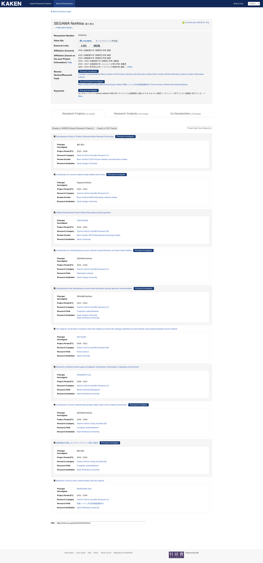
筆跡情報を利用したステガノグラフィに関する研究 (77, 443)
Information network (85, 273)
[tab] (78, 113)
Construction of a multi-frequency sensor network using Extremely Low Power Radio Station (94, 250)
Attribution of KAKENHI (123, 553)
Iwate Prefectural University (88, 318)
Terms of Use (106, 553)
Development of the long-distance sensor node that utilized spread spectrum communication (94, 288)
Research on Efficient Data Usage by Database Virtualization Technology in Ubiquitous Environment (97, 367)
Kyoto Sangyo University (87, 163)
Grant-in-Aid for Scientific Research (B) (93, 231)
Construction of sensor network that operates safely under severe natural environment (91, 405)
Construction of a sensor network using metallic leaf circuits (80, 175)
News (96, 553)
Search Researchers (64, 4)
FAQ (89, 553)
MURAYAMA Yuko (84, 489)
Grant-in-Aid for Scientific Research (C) (93, 155)
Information (69, 553)
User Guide (81, 553)
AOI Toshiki (81, 337)
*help (207, 22)
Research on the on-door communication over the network (80, 481)
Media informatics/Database (176, 84)
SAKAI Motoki (82, 220)
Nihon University (84, 239)
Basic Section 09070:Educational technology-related (100, 84)
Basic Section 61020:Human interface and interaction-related (126, 74)
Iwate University (83, 356)
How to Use (238, 4)
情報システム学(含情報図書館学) (136, 84)
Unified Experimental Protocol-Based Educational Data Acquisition (83, 213)
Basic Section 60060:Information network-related (173, 74)
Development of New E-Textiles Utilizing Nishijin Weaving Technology (85, 137)
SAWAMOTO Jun (84, 375)
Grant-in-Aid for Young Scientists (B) (92, 423)
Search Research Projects (40, 4)
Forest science (157, 84)
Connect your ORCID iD (195, 22)
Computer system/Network (89, 74)
